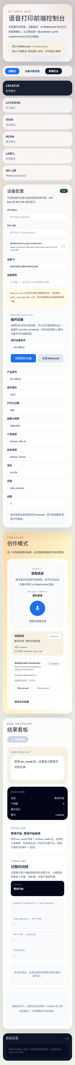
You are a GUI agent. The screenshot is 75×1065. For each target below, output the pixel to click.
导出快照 (20, 739)
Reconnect (23, 688)
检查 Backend (50, 358)
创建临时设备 (23, 358)
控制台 (12, 71)
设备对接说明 (32, 71)
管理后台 (53, 71)
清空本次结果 (21, 701)
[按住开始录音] (37, 608)
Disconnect (43, 688)
